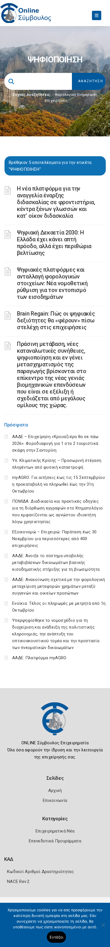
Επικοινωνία (55, 800)
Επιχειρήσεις (56, 100)
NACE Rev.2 (18, 881)
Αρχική (55, 790)
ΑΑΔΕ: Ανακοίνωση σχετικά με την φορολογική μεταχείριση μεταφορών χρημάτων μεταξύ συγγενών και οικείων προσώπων (58, 586)
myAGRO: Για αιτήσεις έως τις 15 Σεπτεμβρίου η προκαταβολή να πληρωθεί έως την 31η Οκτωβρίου (58, 484)
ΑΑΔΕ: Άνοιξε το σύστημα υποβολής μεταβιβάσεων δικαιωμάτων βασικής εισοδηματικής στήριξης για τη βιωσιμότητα (56, 562)
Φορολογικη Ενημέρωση (76, 94)
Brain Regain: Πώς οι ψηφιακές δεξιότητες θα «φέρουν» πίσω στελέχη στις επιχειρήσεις (56, 320)
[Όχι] (103, 927)
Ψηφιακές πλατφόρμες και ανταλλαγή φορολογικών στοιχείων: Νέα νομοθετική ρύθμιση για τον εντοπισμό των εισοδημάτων (52, 283)
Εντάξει (56, 937)
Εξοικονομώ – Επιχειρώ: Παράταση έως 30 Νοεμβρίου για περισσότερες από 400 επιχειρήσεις (54, 538)
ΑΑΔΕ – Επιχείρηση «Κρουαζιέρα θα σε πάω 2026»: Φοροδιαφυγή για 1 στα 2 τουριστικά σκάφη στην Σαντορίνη (55, 443)
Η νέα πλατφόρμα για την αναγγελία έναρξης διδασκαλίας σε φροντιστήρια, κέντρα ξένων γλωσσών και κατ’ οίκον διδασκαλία (56, 202)
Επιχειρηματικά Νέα (55, 831)
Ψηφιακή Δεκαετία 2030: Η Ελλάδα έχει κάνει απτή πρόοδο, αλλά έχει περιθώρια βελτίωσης (54, 242)
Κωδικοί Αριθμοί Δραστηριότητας (40, 871)
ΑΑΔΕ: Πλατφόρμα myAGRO (39, 657)
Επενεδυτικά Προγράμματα (55, 841)
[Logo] (55, 723)
